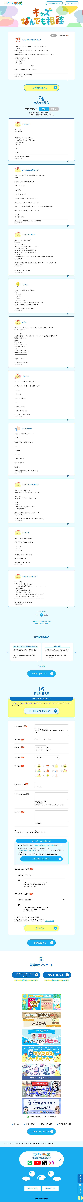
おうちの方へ (71, 3)
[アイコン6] (47, 771)
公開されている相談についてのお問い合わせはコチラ (41, 622)
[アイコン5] (38, 771)
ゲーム (16, 1123)
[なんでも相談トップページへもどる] (41, 16)
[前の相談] (7, 652)
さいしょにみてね (54, 3)
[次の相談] (75, 652)
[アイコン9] (38, 776)
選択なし (49, 740)
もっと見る (41, 666)
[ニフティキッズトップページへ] (13, 3)
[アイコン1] (38, 766)
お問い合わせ (32, 1188)
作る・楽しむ (46, 1123)
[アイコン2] (47, 766)
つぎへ (46, 615)
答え (19, 880)
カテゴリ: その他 (26, 1143)
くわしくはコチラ (49, 921)
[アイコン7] (56, 771)
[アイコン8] (64, 771)
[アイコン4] (64, 766)
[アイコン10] (47, 776)
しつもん (20, 875)
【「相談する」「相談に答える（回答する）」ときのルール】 (29, 703)
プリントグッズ (64, 1123)
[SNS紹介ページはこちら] (41, 1159)
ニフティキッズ (8, 1143)
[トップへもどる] (80, 1198)
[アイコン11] (56, 776)
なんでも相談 (17, 1143)
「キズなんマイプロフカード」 (29, 850)
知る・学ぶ (30, 1123)
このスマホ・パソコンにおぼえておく (28, 917)
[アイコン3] (56, 766)
